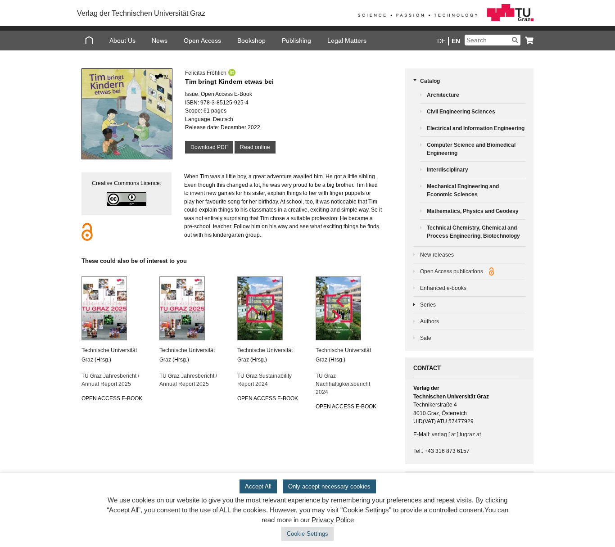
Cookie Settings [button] (307, 533)
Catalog (430, 81)
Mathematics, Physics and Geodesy (473, 211)
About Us (122, 40)
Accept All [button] (258, 486)
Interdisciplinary (447, 170)
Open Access (202, 40)
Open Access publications (452, 271)
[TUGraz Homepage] (443, 19)
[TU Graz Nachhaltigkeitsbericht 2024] (349, 308)
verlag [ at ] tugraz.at (456, 434)
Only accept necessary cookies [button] (329, 486)
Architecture (443, 95)
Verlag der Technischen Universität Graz (141, 13)
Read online (255, 147)
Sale (425, 338)
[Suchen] (514, 40)
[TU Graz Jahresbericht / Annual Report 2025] (114, 308)
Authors (429, 321)
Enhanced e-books (443, 288)
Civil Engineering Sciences (461, 111)
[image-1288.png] (126, 113)
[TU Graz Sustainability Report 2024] (270, 308)
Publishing (296, 40)
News (159, 40)
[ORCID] (230, 73)
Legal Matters (346, 40)
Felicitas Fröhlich (205, 73)
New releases (437, 255)
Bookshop (251, 40)
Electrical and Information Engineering (476, 128)
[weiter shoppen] (527, 40)
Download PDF (209, 147)
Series (428, 305)
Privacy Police (333, 520)
